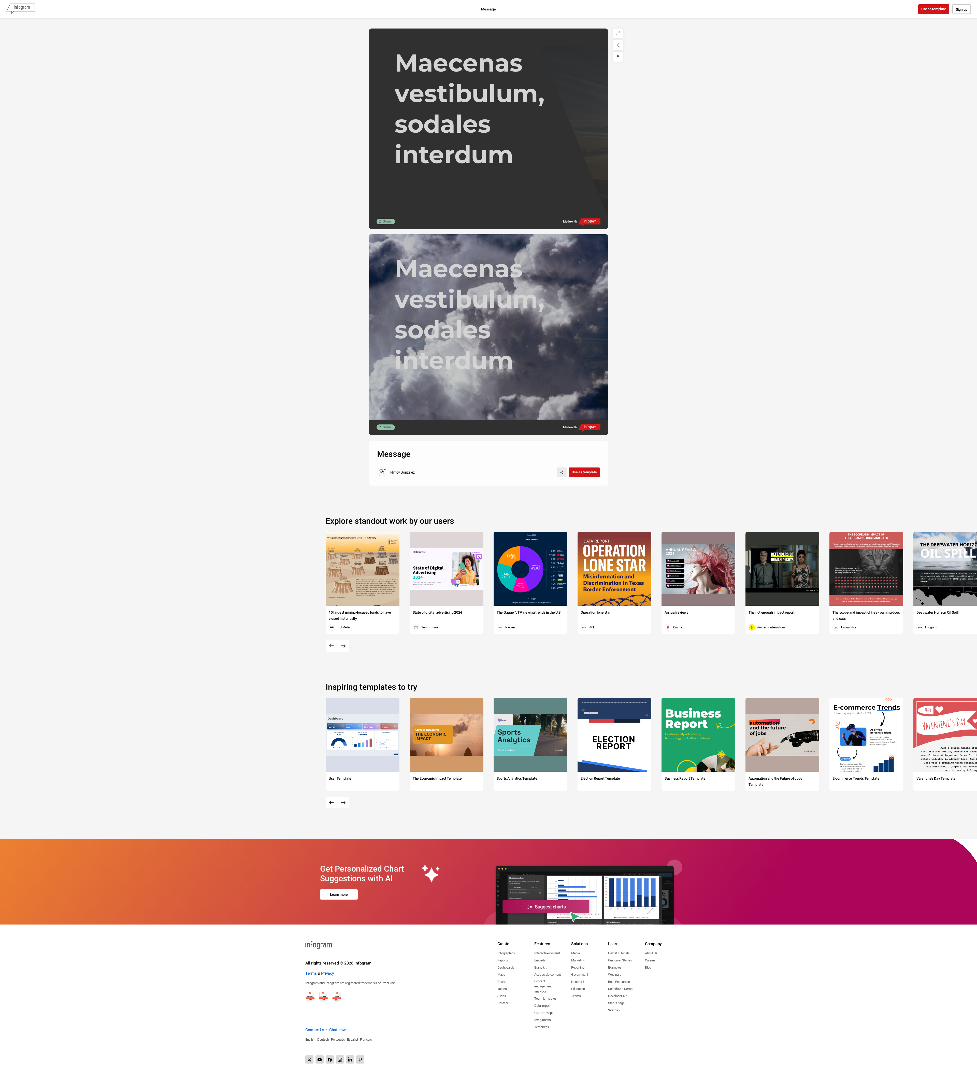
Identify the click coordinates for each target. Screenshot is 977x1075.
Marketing (578, 960)
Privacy (327, 973)
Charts (501, 982)
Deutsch (323, 1039)
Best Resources (619, 982)
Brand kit (540, 967)
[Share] (618, 45)
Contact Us (314, 1029)
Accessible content (547, 974)
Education (578, 989)
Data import (542, 1006)
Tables (502, 989)
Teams (576, 996)
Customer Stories (620, 960)
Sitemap (614, 1010)
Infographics (506, 953)
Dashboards (505, 967)
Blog (648, 967)
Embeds (539, 960)
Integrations (542, 1020)
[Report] (618, 57)
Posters (502, 1003)
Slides (501, 996)
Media (575, 953)
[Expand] (618, 33)
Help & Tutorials (618, 953)
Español (352, 1039)
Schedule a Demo (620, 989)
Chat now (337, 1029)
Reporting (577, 967)
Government (579, 974)
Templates (541, 1027)
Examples (615, 967)
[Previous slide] (331, 646)
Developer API (617, 996)
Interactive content (547, 953)
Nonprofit (577, 982)
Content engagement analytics (543, 986)
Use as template (933, 9)
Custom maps (544, 1013)
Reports (502, 960)
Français (366, 1039)
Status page (616, 1003)
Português (338, 1039)
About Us (651, 953)
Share (387, 221)
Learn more (339, 894)
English (310, 1039)
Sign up (961, 9)
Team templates (545, 998)
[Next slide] (343, 646)
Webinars (614, 974)
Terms (311, 973)
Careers (650, 960)
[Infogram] (20, 9)
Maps (501, 974)
